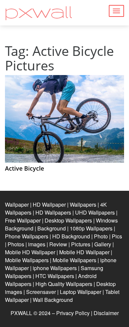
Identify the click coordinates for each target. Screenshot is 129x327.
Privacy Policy (73, 313)
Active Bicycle (24, 168)
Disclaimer (106, 313)
